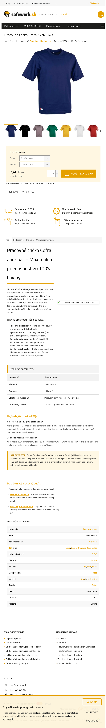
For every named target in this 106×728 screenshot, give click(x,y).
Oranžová (81, 548)
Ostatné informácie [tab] (45, 240)
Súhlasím (92, 702)
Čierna (74, 548)
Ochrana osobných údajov (17, 663)
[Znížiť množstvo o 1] (56, 175)
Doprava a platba (21, 3)
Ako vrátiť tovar (13, 642)
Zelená (90, 548)
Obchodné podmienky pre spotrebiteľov (23, 646)
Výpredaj (93, 542)
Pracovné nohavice (19, 494)
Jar (85, 567)
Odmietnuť (92, 712)
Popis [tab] (8, 240)
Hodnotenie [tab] (18, 240)
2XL (91, 579)
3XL (95, 579)
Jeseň (94, 567)
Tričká (94, 554)
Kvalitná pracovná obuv (21, 506)
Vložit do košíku (82, 173)
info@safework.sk (18, 685)
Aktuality (61, 638)
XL (88, 579)
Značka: (60, 41)
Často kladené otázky (67, 663)
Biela (68, 548)
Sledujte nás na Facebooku (22, 695)
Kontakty (61, 642)
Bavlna (94, 560)
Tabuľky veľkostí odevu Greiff (70, 659)
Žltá (95, 548)
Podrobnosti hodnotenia (40, 41)
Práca (94, 573)
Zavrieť (28, 189)
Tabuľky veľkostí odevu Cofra (70, 655)
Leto (89, 567)
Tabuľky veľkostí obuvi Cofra (69, 651)
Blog (8, 3)
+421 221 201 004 (18, 690)
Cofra (94, 585)
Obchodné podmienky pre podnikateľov (23, 651)
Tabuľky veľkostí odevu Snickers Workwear (76, 646)
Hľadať (64, 14)
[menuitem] (11, 26)
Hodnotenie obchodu (41, 3)
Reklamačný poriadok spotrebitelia (21, 655)
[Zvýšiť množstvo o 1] (56, 172)
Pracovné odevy (90, 529)
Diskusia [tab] (30, 240)
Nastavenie (92, 721)
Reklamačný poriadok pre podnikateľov (23, 659)
